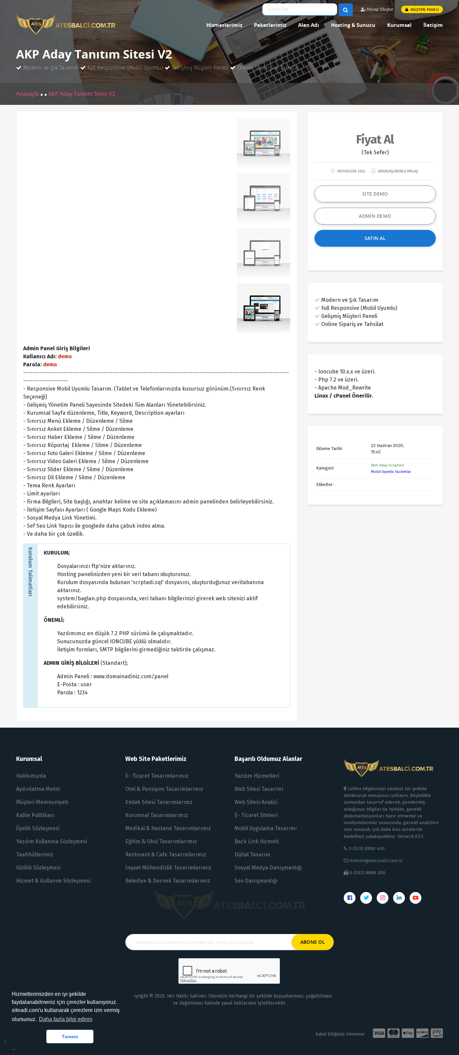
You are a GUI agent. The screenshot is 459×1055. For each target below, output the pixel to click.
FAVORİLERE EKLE (351, 171)
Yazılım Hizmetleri (257, 776)
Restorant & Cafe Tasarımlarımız (165, 854)
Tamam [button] (70, 1036)
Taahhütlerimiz (34, 854)
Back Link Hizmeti (257, 841)
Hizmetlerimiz (224, 25)
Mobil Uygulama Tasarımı (266, 828)
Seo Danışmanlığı (256, 881)
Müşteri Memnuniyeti (42, 802)
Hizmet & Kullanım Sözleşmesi (53, 881)
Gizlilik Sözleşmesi (38, 867)
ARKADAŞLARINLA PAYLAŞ (397, 171)
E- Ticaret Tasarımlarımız (157, 776)
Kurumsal (399, 25)
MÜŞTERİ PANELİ (424, 9)
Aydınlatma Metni (38, 789)
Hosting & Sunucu (353, 25)
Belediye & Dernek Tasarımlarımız (167, 881)
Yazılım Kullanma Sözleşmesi (51, 841)
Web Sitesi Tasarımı (259, 789)
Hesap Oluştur (379, 9)
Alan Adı (308, 25)
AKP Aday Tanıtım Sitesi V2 (81, 93)
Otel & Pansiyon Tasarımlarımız (164, 789)
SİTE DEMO (375, 194)
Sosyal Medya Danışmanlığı (268, 867)
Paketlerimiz (270, 25)
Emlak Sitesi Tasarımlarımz (159, 802)
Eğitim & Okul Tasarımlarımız (161, 841)
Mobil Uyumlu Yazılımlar (391, 472)
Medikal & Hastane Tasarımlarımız (168, 828)
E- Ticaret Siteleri (256, 815)
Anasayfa (28, 93)
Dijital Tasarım (252, 854)
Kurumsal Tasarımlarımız (156, 815)
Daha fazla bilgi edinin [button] (65, 1019)
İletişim (433, 25)
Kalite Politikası (35, 815)
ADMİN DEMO (375, 216)
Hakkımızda (31, 776)
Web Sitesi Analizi (256, 802)
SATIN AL (375, 238)
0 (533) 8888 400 (366, 848)
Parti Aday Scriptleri (387, 465)
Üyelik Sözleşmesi (37, 828)
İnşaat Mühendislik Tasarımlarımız (168, 867)
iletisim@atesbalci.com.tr (376, 860)
